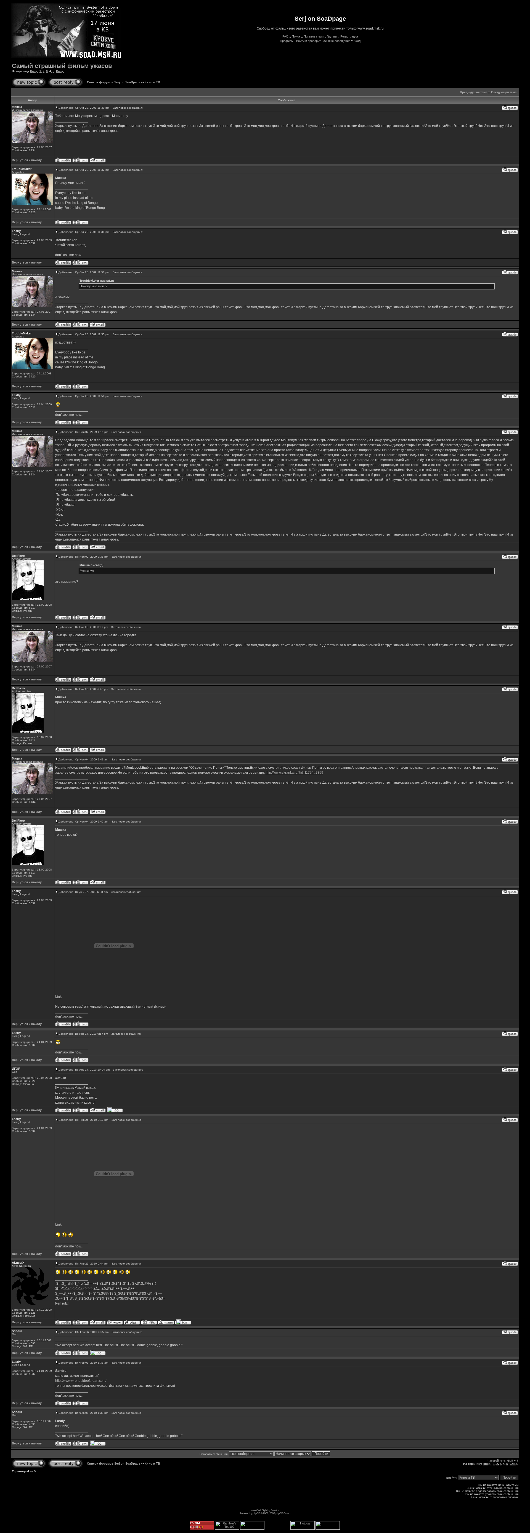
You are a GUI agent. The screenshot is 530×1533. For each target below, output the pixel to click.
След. (60, 71)
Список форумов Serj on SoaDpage (113, 82)
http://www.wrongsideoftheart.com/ (80, 1381)
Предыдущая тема (473, 92)
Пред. (34, 71)
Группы (332, 36)
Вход (357, 40)
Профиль (286, 40)
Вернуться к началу (27, 160)
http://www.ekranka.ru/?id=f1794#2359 (294, 773)
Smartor (275, 1510)
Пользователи (314, 36)
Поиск (296, 36)
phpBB (256, 1513)
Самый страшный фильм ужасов (62, 65)
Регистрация (349, 36)
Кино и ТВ (152, 82)
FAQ (285, 36)
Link (58, 997)
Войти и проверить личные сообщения (323, 40)
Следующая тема (503, 92)
